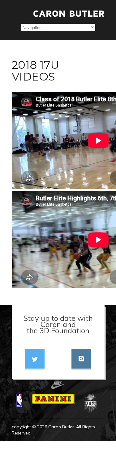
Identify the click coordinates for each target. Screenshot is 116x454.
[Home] (58, 13)
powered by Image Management (71, 445)
